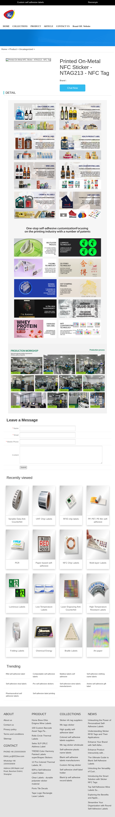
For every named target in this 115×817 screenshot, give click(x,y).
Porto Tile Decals (40, 788)
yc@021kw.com (16, 756)
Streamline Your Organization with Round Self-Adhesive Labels (99, 805)
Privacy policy (10, 729)
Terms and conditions (14, 734)
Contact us (9, 725)
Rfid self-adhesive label (15, 674)
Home (4, 49)
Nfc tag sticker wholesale (71, 745)
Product (13, 49)
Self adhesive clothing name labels (96, 675)
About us (8, 720)
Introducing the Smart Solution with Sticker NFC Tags (98, 779)
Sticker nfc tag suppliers (71, 720)
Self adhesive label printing (44, 693)
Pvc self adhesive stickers (43, 684)
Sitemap (7, 738)
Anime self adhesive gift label (96, 685)
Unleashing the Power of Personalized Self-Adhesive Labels (99, 723)
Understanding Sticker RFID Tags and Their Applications (98, 734)
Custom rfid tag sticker (70, 765)
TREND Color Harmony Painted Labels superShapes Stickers (43, 754)
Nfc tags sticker (67, 725)
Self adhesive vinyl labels (16, 684)
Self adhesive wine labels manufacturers (70, 685)
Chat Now (72, 88)
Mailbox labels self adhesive (67, 675)
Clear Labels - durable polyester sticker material (42, 780)
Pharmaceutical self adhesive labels (14, 694)
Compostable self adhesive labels (44, 675)
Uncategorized (26, 49)
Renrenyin (93, 2)
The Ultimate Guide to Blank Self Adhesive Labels (98, 760)
